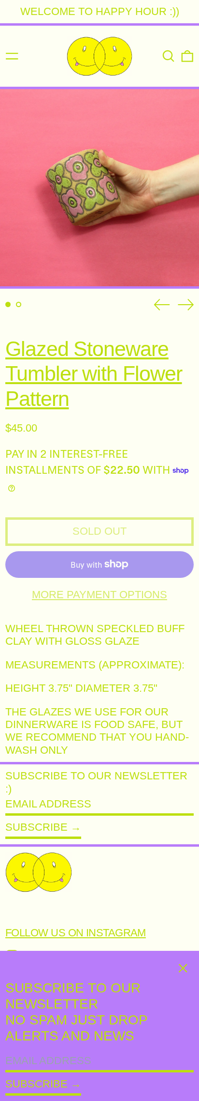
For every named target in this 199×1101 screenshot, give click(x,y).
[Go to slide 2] (18, 304)
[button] (168, 56)
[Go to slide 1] (8, 304)
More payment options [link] (99, 595)
